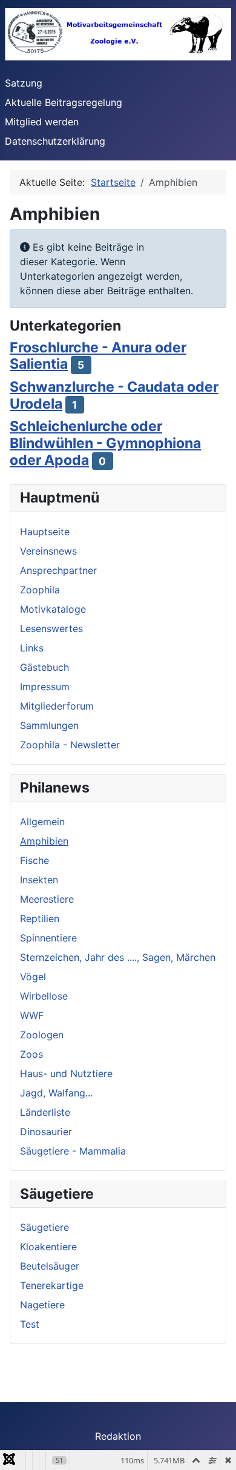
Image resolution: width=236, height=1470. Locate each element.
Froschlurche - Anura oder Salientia (98, 356)
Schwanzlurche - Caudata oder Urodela (114, 395)
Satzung (23, 83)
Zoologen (42, 1035)
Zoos (31, 1054)
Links (32, 648)
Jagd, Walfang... (56, 1093)
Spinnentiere (48, 938)
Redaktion (118, 1436)
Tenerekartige (52, 1285)
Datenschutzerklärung (55, 141)
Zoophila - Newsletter (70, 745)
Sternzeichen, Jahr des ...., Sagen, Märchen (117, 957)
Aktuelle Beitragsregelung (63, 102)
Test (29, 1324)
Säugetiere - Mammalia (73, 1151)
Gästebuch (44, 667)
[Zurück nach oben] (214, 1447)
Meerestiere (47, 899)
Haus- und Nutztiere (66, 1073)
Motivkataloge (53, 609)
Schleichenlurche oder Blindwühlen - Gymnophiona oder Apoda (105, 443)
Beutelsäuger (49, 1266)
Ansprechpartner (58, 570)
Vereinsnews (48, 551)
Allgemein (42, 822)
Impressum (45, 687)
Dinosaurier (46, 1132)
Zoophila (40, 590)
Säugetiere (44, 1227)
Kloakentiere (48, 1247)
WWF (32, 1015)
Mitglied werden (42, 122)
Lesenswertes (51, 628)
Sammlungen (49, 725)
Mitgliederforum (57, 706)
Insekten (39, 880)
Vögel (33, 977)
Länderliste (45, 1112)
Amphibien (44, 841)
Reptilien (39, 918)
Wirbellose (44, 996)
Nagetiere (42, 1305)
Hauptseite (45, 532)
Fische (34, 860)
